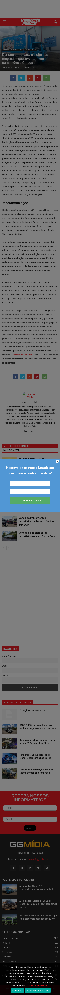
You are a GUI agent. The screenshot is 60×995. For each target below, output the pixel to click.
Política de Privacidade (37, 985)
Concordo (17, 990)
